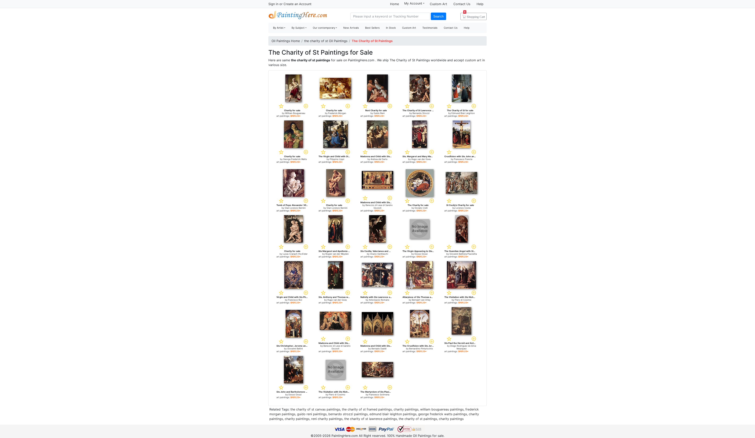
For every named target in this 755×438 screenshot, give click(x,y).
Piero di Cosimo (463, 299)
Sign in (273, 4)
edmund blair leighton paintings (392, 414)
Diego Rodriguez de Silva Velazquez (463, 347)
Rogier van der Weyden (337, 254)
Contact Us (461, 4)
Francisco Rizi (295, 299)
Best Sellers (372, 27)
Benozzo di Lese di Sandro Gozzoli (379, 206)
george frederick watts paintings (442, 414)
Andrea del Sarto (379, 159)
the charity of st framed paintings (367, 409)
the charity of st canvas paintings (315, 409)
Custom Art (438, 4)
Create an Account (297, 4)
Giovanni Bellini (295, 348)
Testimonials (429, 27)
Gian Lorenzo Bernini (295, 208)
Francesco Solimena (379, 394)
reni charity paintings (327, 419)
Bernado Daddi (379, 348)
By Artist (278, 27)
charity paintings (406, 409)
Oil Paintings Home (286, 41)
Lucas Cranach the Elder (295, 254)
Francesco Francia (463, 159)
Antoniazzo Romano (379, 299)
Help (480, 4)
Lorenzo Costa (463, 208)
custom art (473, 60)
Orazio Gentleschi (379, 254)
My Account (413, 3)
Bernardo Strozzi (421, 113)
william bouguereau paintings (442, 409)
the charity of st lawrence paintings (370, 419)
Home (394, 4)
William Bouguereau (295, 113)
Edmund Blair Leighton (463, 113)
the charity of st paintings (418, 419)
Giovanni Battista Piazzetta (463, 254)
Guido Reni (379, 113)
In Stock (391, 27)
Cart (474, 15)
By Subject (298, 27)
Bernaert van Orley (421, 299)
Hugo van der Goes (421, 159)
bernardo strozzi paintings (348, 414)
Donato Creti (421, 208)
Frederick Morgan (337, 113)
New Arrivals (351, 27)
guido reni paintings (312, 414)
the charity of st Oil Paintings (325, 41)
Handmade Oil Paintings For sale (297, 15)
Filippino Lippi (337, 159)
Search (438, 16)
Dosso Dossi (421, 254)
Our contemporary (324, 27)
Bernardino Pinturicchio (421, 348)
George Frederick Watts (295, 159)
